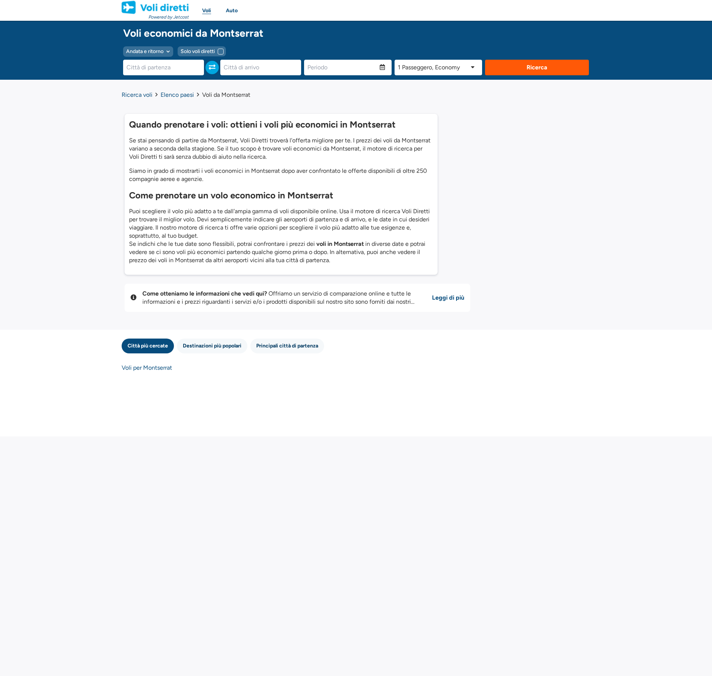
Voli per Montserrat (147, 367)
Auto (232, 10)
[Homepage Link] (155, 7)
